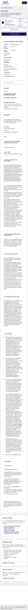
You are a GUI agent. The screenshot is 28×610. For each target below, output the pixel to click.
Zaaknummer (7, 53)
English (2, 606)
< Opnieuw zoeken (14, 29)
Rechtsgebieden (8, 57)
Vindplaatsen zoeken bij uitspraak (11, 531)
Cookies (12, 606)
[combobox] (14, 83)
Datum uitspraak (6, 47)
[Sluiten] (25, 22)
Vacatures (2, 608)
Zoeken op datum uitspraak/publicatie (12, 526)
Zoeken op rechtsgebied (9, 530)
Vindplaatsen (7, 72)
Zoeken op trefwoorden (9, 527)
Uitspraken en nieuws (8, 7)
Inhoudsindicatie (8, 66)
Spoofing (23, 606)
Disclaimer (10, 608)
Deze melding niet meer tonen (20, 22)
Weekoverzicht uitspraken (9, 578)
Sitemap (5, 606)
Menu (24, 2)
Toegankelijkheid (18, 606)
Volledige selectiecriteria (8, 562)
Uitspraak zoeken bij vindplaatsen (11, 533)
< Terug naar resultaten (14, 34)
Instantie (6, 44)
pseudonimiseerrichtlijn (10, 24)
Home (2, 7)
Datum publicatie (6, 51)
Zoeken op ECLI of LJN (9, 528)
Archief (6, 608)
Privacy (9, 606)
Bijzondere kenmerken (6, 62)
